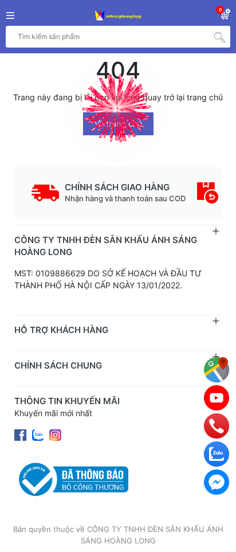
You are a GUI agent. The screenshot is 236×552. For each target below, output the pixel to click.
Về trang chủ (118, 123)
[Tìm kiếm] (219, 37)
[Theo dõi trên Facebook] (21, 434)
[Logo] (118, 16)
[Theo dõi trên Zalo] (39, 434)
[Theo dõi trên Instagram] (55, 434)
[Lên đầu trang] (216, 532)
